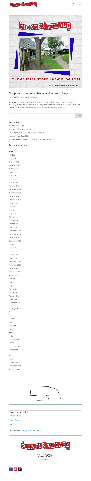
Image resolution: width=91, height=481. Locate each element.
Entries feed (13, 362)
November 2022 (15, 265)
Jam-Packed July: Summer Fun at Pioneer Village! (26, 132)
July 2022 (12, 279)
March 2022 (13, 292)
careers (11, 322)
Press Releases (14, 346)
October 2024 (14, 196)
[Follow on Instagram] (15, 469)
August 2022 (13, 275)
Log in (11, 359)
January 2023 (13, 258)
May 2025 (12, 176)
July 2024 (12, 206)
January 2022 (13, 299)
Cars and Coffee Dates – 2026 (20, 129)
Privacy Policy (15, 416)
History (11, 336)
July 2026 (12, 155)
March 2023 (13, 255)
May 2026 (12, 158)
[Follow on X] (20, 469)
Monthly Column (15, 339)
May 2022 (12, 285)
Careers (13, 424)
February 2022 (14, 296)
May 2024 (12, 213)
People (11, 343)
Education (12, 326)
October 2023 (14, 237)
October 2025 (14, 162)
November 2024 (15, 193)
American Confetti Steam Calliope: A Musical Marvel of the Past (32, 139)
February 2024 (14, 224)
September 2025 (15, 165)
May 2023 (12, 251)
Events (11, 329)
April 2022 (12, 289)
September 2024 (15, 200)
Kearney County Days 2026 (19, 136)
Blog (22, 97)
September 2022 (15, 272)
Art (10, 312)
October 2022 (14, 268)
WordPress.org (14, 369)
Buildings (28, 97)
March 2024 (13, 220)
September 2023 (15, 241)
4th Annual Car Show (16, 126)
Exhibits (35, 97)
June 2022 (12, 282)
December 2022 (15, 261)
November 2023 (15, 234)
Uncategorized (14, 350)
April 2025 (12, 179)
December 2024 (15, 189)
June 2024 (12, 210)
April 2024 (12, 217)
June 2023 (12, 248)
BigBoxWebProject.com (32, 431)
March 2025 (13, 182)
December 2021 (15, 303)
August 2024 (13, 203)
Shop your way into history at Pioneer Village (38, 93)
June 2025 (12, 172)
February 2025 (14, 186)
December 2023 (15, 231)
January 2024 (13, 227)
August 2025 (13, 169)
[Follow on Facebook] (11, 469)
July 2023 (12, 244)
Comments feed (15, 366)
